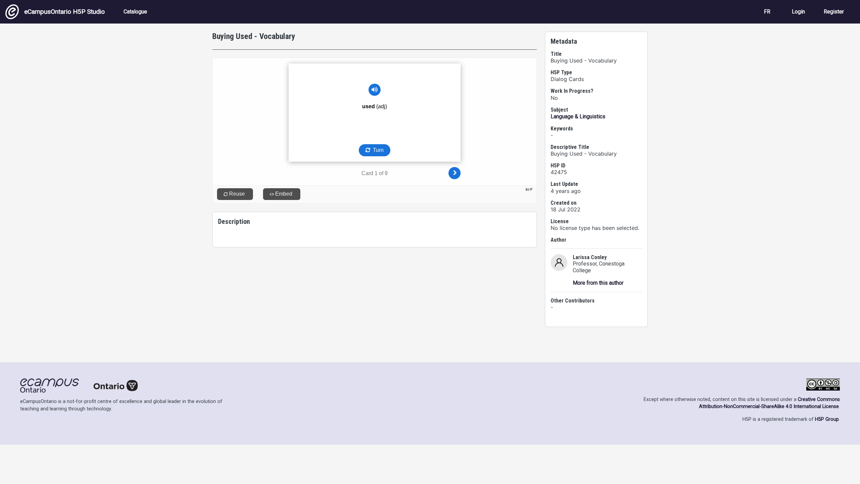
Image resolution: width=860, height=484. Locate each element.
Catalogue (135, 11)
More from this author (598, 283)
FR (767, 11)
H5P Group (827, 419)
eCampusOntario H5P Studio (64, 11)
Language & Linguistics (578, 116)
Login (798, 11)
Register (834, 11)
